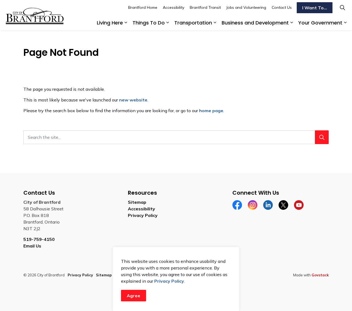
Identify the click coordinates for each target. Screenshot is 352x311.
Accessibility (173, 7)
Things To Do (149, 22)
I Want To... (314, 7)
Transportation (193, 22)
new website (133, 100)
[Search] (322, 137)
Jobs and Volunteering (246, 7)
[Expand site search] (342, 7)
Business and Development (255, 22)
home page (211, 110)
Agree (133, 295)
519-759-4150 (39, 239)
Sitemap (137, 202)
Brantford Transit (205, 7)
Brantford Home (142, 7)
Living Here (110, 22)
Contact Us (282, 7)
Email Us (32, 246)
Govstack (320, 275)
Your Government (320, 22)
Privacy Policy (169, 281)
